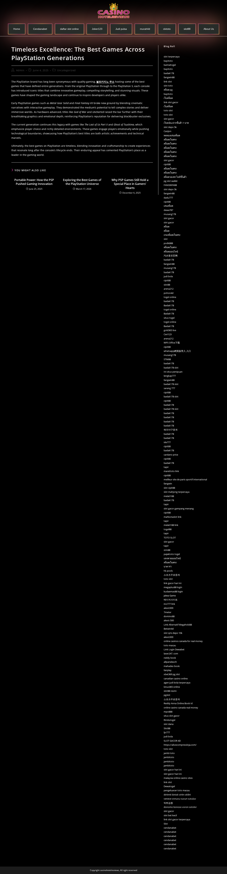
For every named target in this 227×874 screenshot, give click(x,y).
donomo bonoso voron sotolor (180, 807)
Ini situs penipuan (173, 371)
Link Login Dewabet (174, 649)
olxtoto (167, 28)
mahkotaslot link (172, 516)
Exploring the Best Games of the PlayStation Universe (82, 182)
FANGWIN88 (170, 185)
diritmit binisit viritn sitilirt (177, 794)
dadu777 (168, 197)
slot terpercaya (171, 56)
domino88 (169, 616)
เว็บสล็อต (168, 98)
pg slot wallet (171, 181)
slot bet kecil (170, 815)
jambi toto (169, 753)
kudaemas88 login (173, 591)
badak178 (169, 73)
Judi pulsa (121, 28)
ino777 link (169, 603)
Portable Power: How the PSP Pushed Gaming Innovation (34, 182)
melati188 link (171, 525)
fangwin (168, 483)
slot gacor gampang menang (179, 508)
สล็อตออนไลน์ (171, 251)
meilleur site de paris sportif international (185, 479)
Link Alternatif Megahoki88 (178, 624)
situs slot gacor (171, 715)
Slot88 (167, 728)
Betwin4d (169, 628)
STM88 (167, 359)
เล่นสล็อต (168, 205)
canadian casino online (176, 678)
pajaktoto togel (172, 554)
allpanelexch (170, 661)
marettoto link (171, 471)
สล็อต (166, 226)
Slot (166, 823)
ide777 (167, 442)
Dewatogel (169, 786)
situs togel (169, 317)
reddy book (170, 657)
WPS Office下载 (172, 342)
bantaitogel (170, 64)
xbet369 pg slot (172, 674)
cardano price (171, 454)
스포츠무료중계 (172, 574)
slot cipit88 (169, 487)
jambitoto (169, 757)
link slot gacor (171, 102)
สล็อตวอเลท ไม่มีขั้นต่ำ (175, 176)
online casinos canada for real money (183, 641)
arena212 (168, 288)
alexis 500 (169, 620)
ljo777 (167, 732)
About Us (209, 28)
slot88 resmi (170, 691)
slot (166, 239)
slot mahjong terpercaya (176, 491)
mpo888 (168, 711)
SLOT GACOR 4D (172, 740)
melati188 (169, 496)
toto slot (168, 110)
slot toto (168, 85)
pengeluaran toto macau (177, 790)
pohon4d (168, 293)
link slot (168, 81)
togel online (170, 297)
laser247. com (171, 653)
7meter (167, 612)
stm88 (167, 550)
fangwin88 (169, 77)
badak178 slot (171, 367)
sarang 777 (169, 388)
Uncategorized (66, 70)
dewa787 (168, 210)
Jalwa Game (170, 595)
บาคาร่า (168, 566)
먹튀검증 (168, 803)
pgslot (167, 695)
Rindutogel (169, 720)
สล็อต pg (168, 89)
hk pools (168, 570)
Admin (20, 70)
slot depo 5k (170, 127)
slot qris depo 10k (173, 633)
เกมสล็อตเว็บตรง (172, 234)
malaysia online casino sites (178, 778)
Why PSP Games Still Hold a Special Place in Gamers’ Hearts (130, 184)
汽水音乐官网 (171, 255)
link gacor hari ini (172, 583)
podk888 (168, 243)
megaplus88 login (173, 587)
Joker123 (97, 28)
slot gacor (169, 118)
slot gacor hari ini (173, 769)
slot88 (187, 28)
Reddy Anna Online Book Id (178, 703)
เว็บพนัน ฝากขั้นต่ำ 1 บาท (176, 122)
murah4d (145, 28)
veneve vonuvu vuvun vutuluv (180, 798)
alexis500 (168, 608)
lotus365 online (172, 686)
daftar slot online (69, 28)
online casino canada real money (181, 707)
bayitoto (168, 60)
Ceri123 (167, 334)
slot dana (168, 724)
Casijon (167, 131)
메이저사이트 (171, 599)
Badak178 (169, 305)
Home (16, 28)
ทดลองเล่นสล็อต (172, 135)
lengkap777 (170, 375)
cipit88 (167, 164)
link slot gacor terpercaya (177, 819)
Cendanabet (40, 28)
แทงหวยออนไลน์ (172, 558)
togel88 (167, 529)
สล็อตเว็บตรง (170, 139)
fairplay (167, 670)
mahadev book (172, 666)
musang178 (170, 214)
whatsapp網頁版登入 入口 (177, 351)
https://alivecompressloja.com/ (180, 744)
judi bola (168, 276)
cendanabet (170, 827)
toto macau (170, 645)
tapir (166, 467)
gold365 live (170, 330)
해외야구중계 (171, 429)
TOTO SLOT (170, 537)
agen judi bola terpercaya (177, 682)
